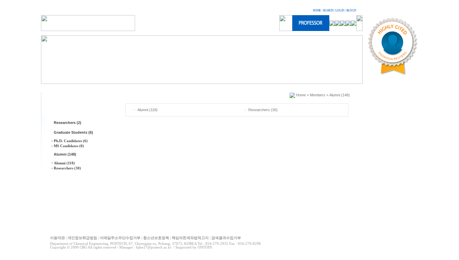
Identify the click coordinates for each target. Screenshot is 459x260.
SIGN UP (351, 10)
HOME (317, 10)
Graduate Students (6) (73, 132)
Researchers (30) (67, 168)
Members (317, 95)
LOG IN (339, 10)
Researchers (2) (67, 123)
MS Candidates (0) (69, 146)
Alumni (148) (65, 154)
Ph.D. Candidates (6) (71, 141)
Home (301, 95)
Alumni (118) (64, 163)
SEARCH (328, 10)
